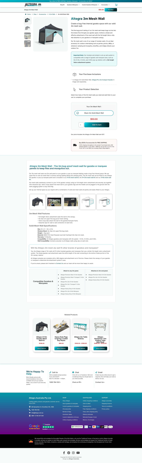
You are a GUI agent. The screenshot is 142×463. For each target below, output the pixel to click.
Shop (35, 14)
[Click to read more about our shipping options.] (75, 145)
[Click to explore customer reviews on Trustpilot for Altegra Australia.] (48, 426)
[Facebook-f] (64, 452)
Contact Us (59, 263)
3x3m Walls (52, 14)
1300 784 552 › (55, 382)
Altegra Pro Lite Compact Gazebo (102, 80)
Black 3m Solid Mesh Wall (94, 113)
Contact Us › (100, 382)
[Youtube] (78, 452)
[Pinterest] (68, 452)
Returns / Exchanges (88, 420)
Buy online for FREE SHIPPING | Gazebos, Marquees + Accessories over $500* (71, 1)
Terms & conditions (107, 406)
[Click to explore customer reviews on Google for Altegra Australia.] (34, 426)
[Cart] (116, 4)
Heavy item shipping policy (90, 411)
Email (99, 372)
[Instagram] (73, 452)
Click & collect (86, 403)
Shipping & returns (107, 403)
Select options (41, 348)
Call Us (54, 372)
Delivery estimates (88, 414)
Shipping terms (87, 406)
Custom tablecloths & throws (71, 417)
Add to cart (96, 125)
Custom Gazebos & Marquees (89, 4)
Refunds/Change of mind (90, 417)
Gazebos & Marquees (72, 4)
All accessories (67, 409)
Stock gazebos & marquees (70, 403)
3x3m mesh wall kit (73, 177)
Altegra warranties (107, 400)
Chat (76, 372)
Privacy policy (105, 409)
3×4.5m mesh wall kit (88, 177)
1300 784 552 (35, 410)
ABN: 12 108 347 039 (37, 415)
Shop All (62, 4)
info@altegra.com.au (37, 413)
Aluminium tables (67, 414)
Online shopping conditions (70, 420)
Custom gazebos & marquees (71, 406)
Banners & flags (67, 411)
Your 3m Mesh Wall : (94, 106)
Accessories (104, 4)
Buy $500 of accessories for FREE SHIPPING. (93, 142)
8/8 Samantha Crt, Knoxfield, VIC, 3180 (42, 407)
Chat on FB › (77, 382)
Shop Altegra (66, 400)
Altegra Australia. (74, 459)
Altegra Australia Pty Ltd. (40, 398)
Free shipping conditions (89, 409)
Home (28, 14)
